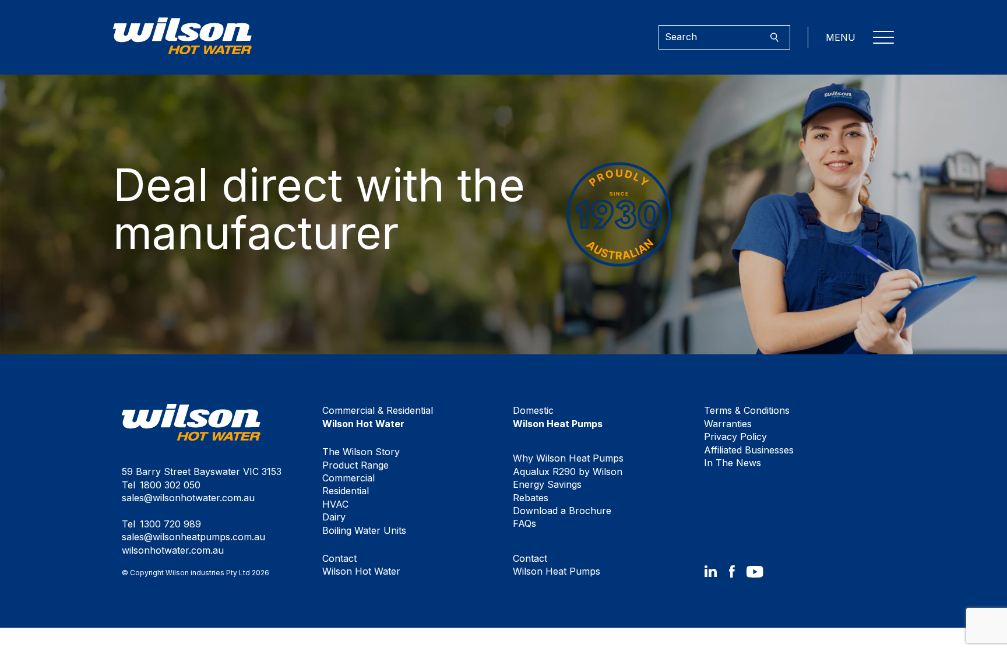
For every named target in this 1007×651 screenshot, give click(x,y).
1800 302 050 (170, 485)
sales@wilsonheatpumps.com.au (193, 537)
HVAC (335, 504)
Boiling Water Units (364, 530)
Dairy (334, 517)
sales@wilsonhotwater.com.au (188, 498)
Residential (345, 491)
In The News (732, 463)
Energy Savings (547, 484)
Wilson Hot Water (361, 565)
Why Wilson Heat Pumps (568, 458)
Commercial (348, 478)
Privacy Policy (735, 436)
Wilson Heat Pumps (556, 565)
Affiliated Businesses (749, 450)
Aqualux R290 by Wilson (567, 471)
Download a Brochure (562, 510)
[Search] (774, 37)
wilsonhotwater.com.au (173, 550)
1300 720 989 (170, 524)
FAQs (524, 523)
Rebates (530, 498)
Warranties (728, 424)
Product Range (355, 465)
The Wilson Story (361, 452)
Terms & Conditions (747, 410)
